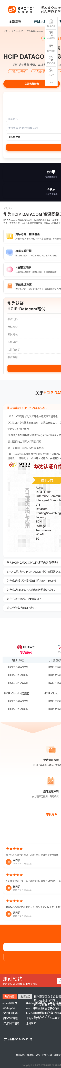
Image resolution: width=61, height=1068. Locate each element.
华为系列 (26, 652)
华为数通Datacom (35, 31)
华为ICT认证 (17, 31)
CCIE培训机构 (10, 1013)
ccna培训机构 (10, 1003)
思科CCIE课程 (10, 1018)
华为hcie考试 (33, 1018)
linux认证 (55, 1018)
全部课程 (15, 21)
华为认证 (54, 1008)
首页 (5, 31)
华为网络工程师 (11, 1023)
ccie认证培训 (33, 1008)
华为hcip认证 (9, 1008)
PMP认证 (47, 1055)
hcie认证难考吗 (34, 1013)
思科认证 (31, 1023)
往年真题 (51, 50)
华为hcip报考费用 (35, 1003)
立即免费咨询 (32, 83)
